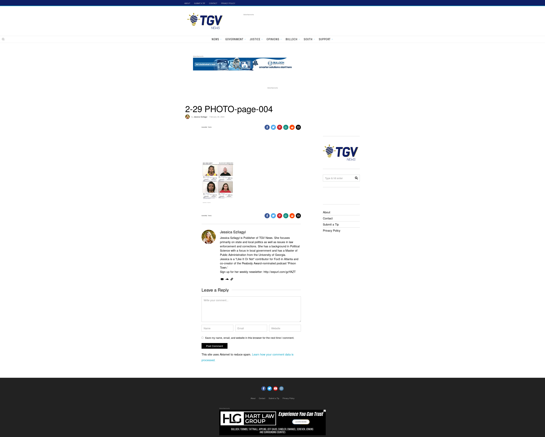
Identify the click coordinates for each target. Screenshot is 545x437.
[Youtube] (275, 388)
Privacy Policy (331, 230)
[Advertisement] (295, 22)
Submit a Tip (331, 224)
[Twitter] (269, 388)
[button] (3, 39)
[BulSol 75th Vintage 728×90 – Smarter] (244, 64)
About (326, 212)
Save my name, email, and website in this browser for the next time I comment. (249, 337)
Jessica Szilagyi (200, 116)
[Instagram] (281, 388)
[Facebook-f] (263, 388)
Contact (328, 218)
